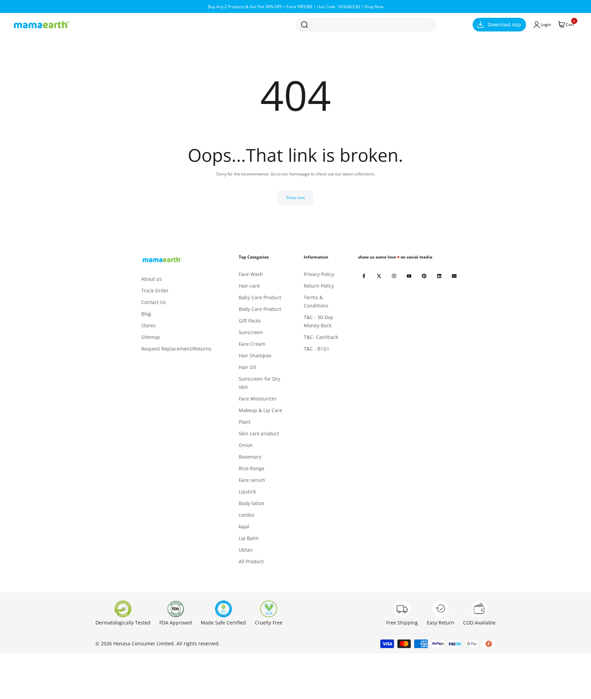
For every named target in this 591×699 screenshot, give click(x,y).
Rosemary (250, 456)
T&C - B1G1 (316, 348)
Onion (246, 445)
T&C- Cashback (321, 337)
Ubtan (246, 549)
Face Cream (252, 344)
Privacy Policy (319, 274)
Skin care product (259, 433)
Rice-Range (251, 468)
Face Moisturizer (258, 398)
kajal (244, 526)
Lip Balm (249, 538)
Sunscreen (251, 332)
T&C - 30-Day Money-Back (318, 321)
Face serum (252, 480)
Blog (146, 314)
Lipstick (247, 491)
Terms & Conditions (316, 301)
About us (151, 279)
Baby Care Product (260, 297)
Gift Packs (250, 320)
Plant (244, 422)
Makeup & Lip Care (260, 410)
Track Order (155, 290)
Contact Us (153, 302)
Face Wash (251, 274)
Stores (148, 325)
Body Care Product (260, 309)
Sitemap (150, 337)
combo (246, 515)
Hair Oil (247, 367)
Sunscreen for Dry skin (259, 382)
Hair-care (249, 285)
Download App (504, 24)
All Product (251, 561)
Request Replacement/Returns (176, 348)
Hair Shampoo (255, 355)
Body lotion (251, 503)
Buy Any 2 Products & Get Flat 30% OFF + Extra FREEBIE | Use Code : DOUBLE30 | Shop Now (295, 7)
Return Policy (319, 285)
